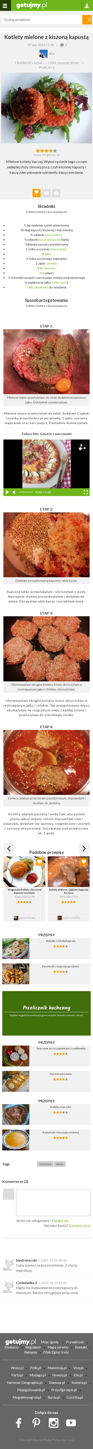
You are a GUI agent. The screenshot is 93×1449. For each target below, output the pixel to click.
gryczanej (53, 239)
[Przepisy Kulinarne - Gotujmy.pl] (31, 5)
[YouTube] (72, 1422)
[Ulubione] (39, 862)
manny (58, 235)
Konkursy (12, 1347)
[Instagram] (55, 1422)
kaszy (49, 235)
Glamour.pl (57, 1382)
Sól (42, 273)
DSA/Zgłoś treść (56, 1352)
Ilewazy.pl (59, 1375)
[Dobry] (46, 150)
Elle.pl (78, 1375)
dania (59, 1164)
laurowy (50, 268)
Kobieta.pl (79, 1382)
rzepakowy (41, 287)
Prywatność (75, 1342)
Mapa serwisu (58, 1347)
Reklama (30, 1352)
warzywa (45, 1164)
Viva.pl (78, 1368)
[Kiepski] (38, 150)
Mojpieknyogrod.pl (27, 1397)
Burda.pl (54, 1397)
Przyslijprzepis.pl (64, 1390)
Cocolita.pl (75, 1397)
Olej (30, 287)
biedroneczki (26, 1260)
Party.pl (17, 1375)
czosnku (51, 263)
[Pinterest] (37, 1422)
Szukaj (87, 20)
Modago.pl (38, 1375)
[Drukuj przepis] (56, 193)
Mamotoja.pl (57, 1368)
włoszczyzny (58, 249)
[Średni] (42, 150)
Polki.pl (35, 1368)
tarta (63, 282)
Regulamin (33, 1347)
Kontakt (81, 1347)
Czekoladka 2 (26, 1283)
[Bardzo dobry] (51, 150)
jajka (48, 254)
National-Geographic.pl (24, 1382)
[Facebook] (20, 1422)
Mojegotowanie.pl (31, 1390)
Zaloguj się (59, 1220)
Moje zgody (50, 1342)
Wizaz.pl (17, 1368)
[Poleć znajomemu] (46, 193)
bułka (56, 282)
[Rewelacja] (55, 150)
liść (42, 268)
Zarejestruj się (80, 1225)
